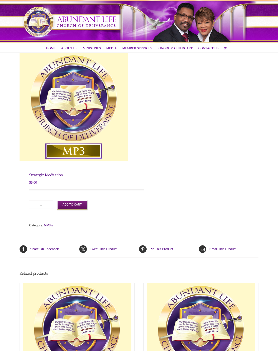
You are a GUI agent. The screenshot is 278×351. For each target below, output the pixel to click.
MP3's (48, 225)
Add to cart (72, 204)
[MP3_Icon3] (77, 107)
